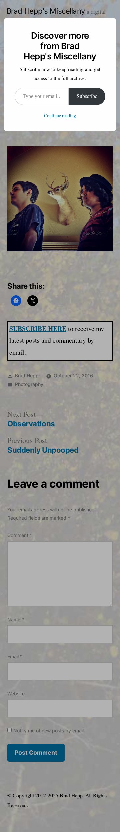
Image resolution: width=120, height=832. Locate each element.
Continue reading (60, 116)
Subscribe (87, 96)
